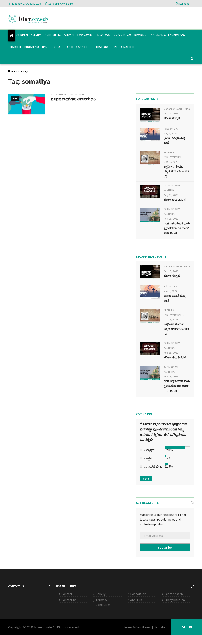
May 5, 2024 (170, 133)
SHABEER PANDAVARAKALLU (174, 155)
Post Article (138, 594)
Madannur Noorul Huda (177, 109)
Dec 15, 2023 (171, 113)
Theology (102, 35)
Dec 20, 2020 (76, 94)
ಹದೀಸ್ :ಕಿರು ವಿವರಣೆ (175, 199)
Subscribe (165, 547)
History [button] (102, 47)
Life (15, 98)
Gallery (100, 594)
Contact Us (68, 600)
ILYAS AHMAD (58, 94)
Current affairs (29, 35)
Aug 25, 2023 (171, 195)
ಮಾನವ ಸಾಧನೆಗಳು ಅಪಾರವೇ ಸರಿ (73, 99)
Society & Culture (79, 47)
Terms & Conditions (103, 602)
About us (136, 600)
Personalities (125, 47)
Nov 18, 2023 (171, 218)
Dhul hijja (53, 35)
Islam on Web (174, 594)
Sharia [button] (55, 47)
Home (11, 71)
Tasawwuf (84, 35)
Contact (66, 594)
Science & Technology (168, 35)
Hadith (15, 47)
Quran (69, 35)
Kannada (184, 3)
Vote (146, 478)
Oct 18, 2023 (171, 162)
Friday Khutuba (175, 600)
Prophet (141, 35)
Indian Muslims (35, 47)
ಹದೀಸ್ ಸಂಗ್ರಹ (172, 118)
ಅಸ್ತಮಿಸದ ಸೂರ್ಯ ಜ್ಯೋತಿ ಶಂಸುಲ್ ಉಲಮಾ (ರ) (176, 171)
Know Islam (122, 35)
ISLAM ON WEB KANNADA (172, 188)
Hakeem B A (171, 128)
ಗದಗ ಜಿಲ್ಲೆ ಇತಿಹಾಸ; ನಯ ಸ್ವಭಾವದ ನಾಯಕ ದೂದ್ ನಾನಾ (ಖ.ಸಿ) (177, 228)
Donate (160, 627)
